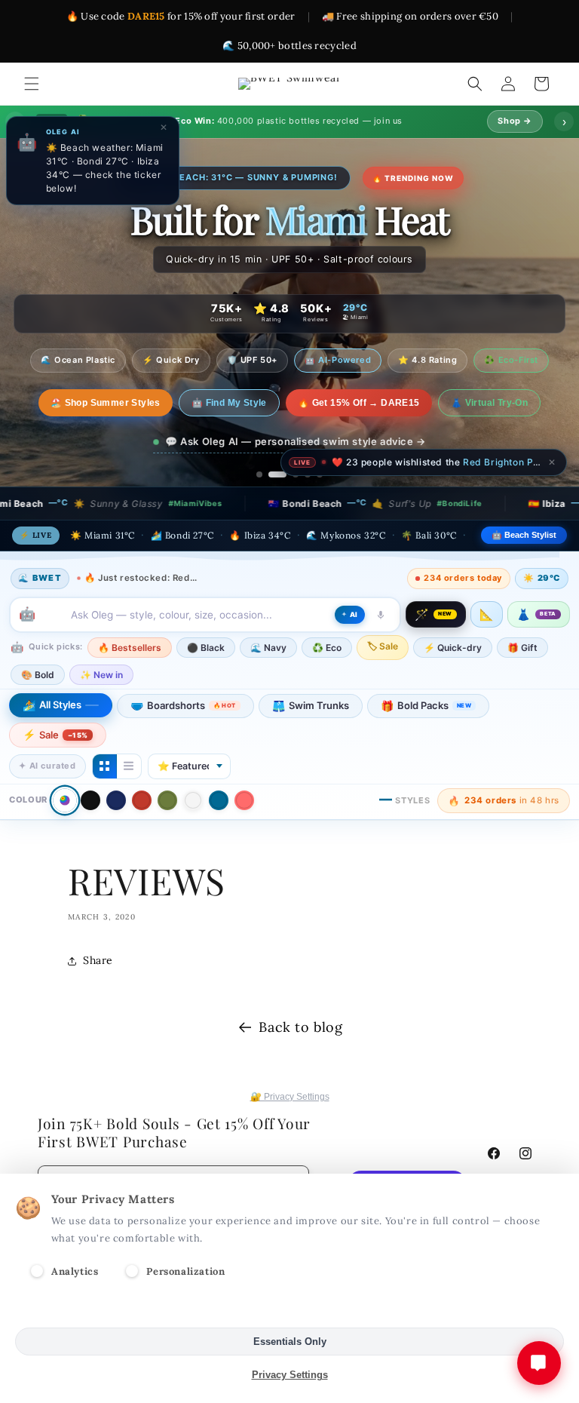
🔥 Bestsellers (129, 647)
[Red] (142, 800)
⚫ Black (206, 647)
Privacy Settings (290, 1374)
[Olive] (167, 800)
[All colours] (64, 800)
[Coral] (244, 800)
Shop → (515, 120)
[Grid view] (105, 766)
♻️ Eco (327, 647)
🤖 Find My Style (216, 403)
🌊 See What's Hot (105, 403)
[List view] (129, 766)
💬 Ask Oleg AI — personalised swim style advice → (295, 441)
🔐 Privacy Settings (289, 1096)
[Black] (90, 800)
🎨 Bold (37, 674)
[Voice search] (381, 615)
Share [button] (98, 960)
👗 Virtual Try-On (475, 403)
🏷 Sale (382, 646)
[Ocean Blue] (218, 800)
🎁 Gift (522, 647)
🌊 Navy (268, 647)
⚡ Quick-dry (453, 647)
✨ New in (101, 674)
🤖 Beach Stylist (524, 534)
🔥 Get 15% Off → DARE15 (346, 403)
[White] (193, 800)
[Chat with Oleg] (539, 1363)
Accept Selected (290, 1308)
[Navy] (116, 800)
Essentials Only (289, 1341)
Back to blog (300, 1027)
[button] (31, 83)
